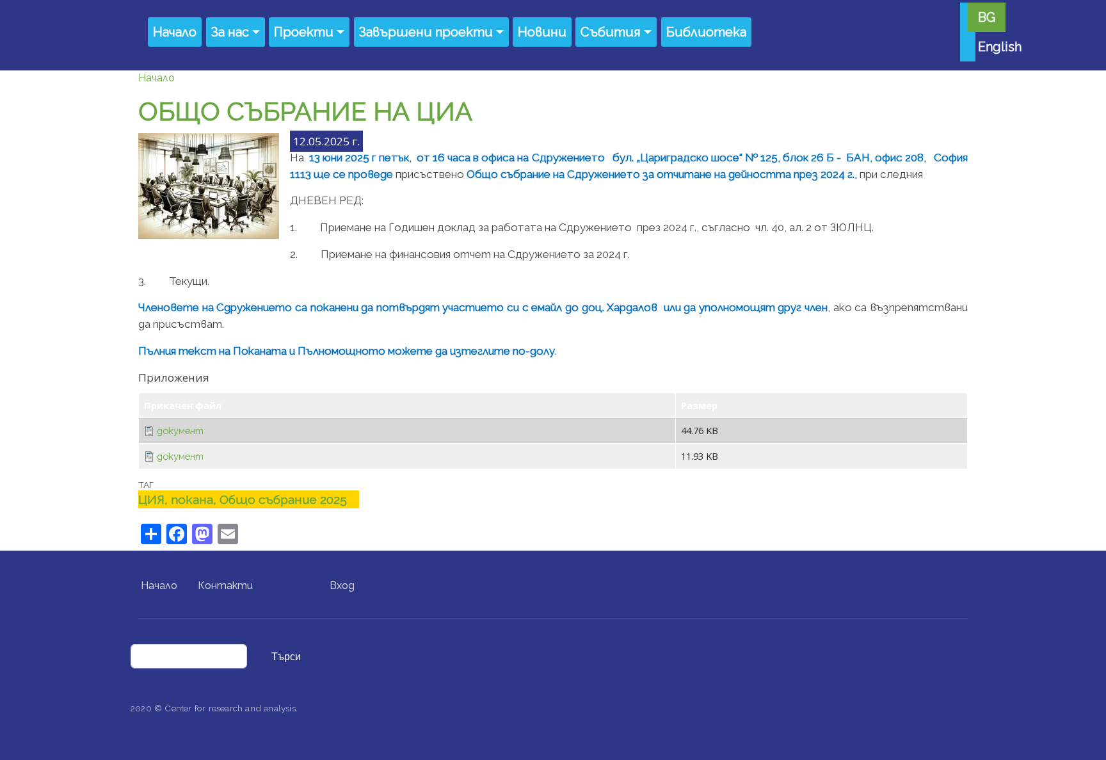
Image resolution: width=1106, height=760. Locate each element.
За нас (230, 32)
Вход (342, 585)
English (1000, 46)
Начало (174, 32)
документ (180, 430)
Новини (542, 32)
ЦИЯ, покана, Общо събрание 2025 (242, 499)
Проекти (303, 32)
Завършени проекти (426, 32)
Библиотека (706, 32)
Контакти (225, 585)
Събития (611, 32)
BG (986, 17)
